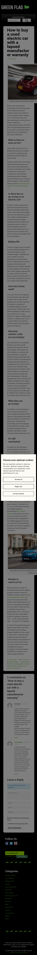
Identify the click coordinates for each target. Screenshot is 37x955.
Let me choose (18, 494)
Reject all (18, 486)
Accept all (18, 479)
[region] (18, 477)
